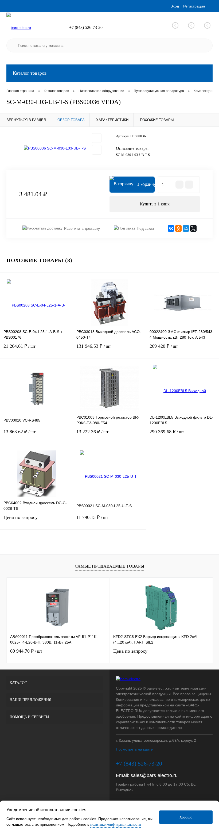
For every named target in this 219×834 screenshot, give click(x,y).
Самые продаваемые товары (109, 566)
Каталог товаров (30, 73)
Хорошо (185, 817)
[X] (193, 228)
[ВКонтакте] (171, 228)
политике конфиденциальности (115, 824)
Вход (174, 6)
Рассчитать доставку (82, 228)
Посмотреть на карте (134, 749)
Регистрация (194, 6)
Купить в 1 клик (155, 204)
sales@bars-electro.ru (154, 775)
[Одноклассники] (178, 228)
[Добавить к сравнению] (96, 150)
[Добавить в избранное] (96, 138)
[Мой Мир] (186, 228)
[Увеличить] (55, 148)
